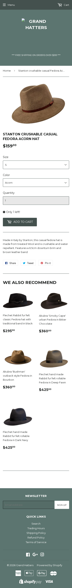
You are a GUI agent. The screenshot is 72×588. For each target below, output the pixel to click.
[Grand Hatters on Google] (35, 555)
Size (5, 157)
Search (36, 523)
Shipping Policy (36, 532)
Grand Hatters (24, 565)
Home (7, 70)
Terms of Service (36, 542)
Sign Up (62, 504)
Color (6, 175)
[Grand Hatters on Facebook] (28, 555)
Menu (11, 4)
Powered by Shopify (49, 565)
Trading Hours (36, 528)
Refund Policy (36, 537)
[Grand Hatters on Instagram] (42, 555)
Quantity (9, 193)
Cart (66, 4)
